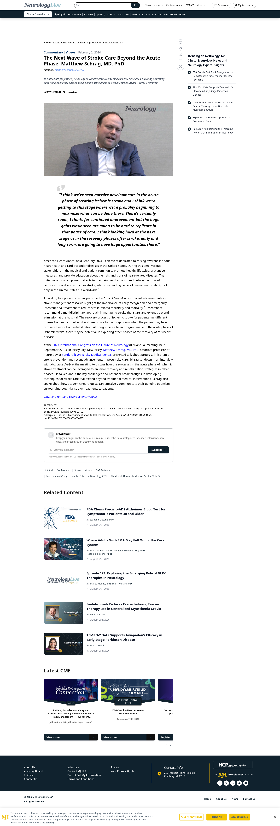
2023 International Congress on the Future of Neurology (90, 345)
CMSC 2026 (123, 14)
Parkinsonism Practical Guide (171, 14)
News (148, 5)
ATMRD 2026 (137, 14)
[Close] (274, 816)
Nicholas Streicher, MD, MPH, (129, 550)
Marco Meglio (97, 645)
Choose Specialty (36, 14)
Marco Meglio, (98, 583)
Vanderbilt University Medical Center (86, 355)
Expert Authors (74, 14)
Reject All (216, 816)
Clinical (49, 470)
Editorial (29, 775)
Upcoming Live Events (106, 14)
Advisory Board (33, 771)
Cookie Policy (47, 822)
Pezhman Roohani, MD (119, 583)
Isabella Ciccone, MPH (102, 519)
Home (47, 42)
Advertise (73, 767)
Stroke (77, 470)
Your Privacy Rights (122, 771)
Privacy (115, 767)
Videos (88, 470)
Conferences (173, 5)
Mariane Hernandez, (101, 550)
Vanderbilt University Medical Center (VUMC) (135, 476)
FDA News (88, 14)
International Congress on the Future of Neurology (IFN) (76, 476)
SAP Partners (103, 470)
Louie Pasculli (97, 614)
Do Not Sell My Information (84, 775)
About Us (29, 767)
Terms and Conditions (80, 779)
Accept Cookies (239, 816)
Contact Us (30, 779)
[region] (140, 817)
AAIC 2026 (151, 14)
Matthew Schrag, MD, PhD (120, 350)
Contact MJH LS (76, 771)
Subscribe (157, 449)
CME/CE (190, 5)
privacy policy (109, 456)
